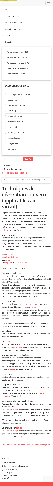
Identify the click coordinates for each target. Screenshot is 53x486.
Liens (6, 459)
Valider (28, 159)
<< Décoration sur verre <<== (17, 445)
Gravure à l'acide (15, 116)
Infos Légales (10, 462)
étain (12, 369)
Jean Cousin (22, 263)
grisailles (9, 254)
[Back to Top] (26, 484)
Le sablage (12, 100)
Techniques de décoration (19, 94)
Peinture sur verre (12, 16)
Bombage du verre (16, 132)
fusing (8, 341)
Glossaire (8, 42)
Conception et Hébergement (16, 466)
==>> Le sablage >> (41, 445)
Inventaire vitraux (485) (17, 68)
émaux (8, 260)
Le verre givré (14, 127)
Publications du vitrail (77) (18, 74)
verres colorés (16, 347)
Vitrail (7, 10)
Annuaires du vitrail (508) (18, 63)
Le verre (8, 35)
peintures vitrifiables (29, 304)
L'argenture (13, 143)
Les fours (12, 149)
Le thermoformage (16, 105)
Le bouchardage (14, 138)
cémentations (11, 257)
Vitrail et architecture (13, 22)
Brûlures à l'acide (15, 122)
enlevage (6, 230)
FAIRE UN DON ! (11, 470)
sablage (20, 428)
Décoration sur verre (13, 29)
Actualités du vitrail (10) (17, 57)
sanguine (8, 263)
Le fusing (12, 111)
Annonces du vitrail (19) (17, 52)
